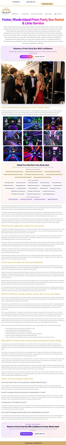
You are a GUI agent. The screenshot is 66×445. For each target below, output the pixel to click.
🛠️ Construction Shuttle (37, 14)
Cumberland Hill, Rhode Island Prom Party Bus (13, 174)
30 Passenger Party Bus (45, 182)
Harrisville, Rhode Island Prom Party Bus (23, 177)
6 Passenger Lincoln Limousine (33, 191)
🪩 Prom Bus (5, 14)
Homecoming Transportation (26, 199)
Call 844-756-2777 (40, 56)
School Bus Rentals (44, 188)
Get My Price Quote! (47, 4)
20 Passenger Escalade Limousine (33, 194)
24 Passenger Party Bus (33, 182)
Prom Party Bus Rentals (13, 199)
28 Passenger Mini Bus (10, 188)
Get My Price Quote (26, 56)
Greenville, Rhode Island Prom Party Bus (54, 174)
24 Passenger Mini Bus (57, 185)
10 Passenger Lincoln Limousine (17, 194)
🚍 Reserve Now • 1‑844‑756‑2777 (33, 443)
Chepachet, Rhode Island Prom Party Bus (33, 171)
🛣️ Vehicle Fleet (58, 14)
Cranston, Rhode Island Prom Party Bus (52, 171)
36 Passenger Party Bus (57, 182)
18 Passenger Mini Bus (46, 185)
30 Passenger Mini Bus (21, 188)
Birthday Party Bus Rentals (39, 199)
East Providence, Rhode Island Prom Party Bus (34, 174)
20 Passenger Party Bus (21, 182)
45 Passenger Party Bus (20, 185)
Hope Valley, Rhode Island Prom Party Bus (42, 177)
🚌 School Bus (48, 14)
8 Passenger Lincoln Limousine (48, 191)
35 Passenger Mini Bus (33, 188)
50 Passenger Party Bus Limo (33, 185)
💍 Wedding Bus (25, 14)
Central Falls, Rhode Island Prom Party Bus (14, 171)
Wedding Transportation (52, 199)
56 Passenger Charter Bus (55, 188)
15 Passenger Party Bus (9, 182)
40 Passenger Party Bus (8, 185)
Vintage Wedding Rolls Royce (49, 194)
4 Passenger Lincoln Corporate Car (18, 191)
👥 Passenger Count (30, 1)
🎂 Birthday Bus (15, 14)
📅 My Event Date (16, 1)
